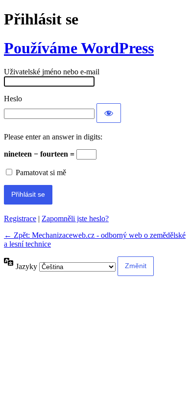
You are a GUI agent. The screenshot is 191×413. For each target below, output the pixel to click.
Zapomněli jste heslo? (75, 218)
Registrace (20, 218)
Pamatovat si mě (41, 172)
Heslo (13, 98)
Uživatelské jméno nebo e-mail (51, 72)
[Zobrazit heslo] (108, 113)
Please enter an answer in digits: (53, 137)
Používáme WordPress (79, 48)
